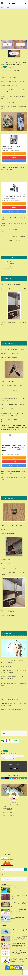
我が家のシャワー (9, 261)
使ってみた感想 (8, 268)
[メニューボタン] (2, 3)
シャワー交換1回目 (9, 263)
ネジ (3, 758)
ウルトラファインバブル (7, 756)
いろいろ (5, 67)
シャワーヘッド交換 (10, 758)
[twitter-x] (14, 818)
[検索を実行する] (25, 869)
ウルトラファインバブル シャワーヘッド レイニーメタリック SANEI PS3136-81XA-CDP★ (13, 195)
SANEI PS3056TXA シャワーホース (11, 146)
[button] (3, 778)
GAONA (21, 756)
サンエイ (16, 756)
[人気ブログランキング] (7, 865)
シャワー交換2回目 (9, 266)
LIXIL (4, 753)
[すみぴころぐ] (14, 3)
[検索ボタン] (26, 3)
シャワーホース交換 (12, 753)
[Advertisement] (14, 25)
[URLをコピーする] (25, 778)
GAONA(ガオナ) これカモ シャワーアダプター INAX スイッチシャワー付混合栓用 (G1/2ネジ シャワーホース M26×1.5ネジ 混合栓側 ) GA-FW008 (13, 448)
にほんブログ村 (11, 859)
